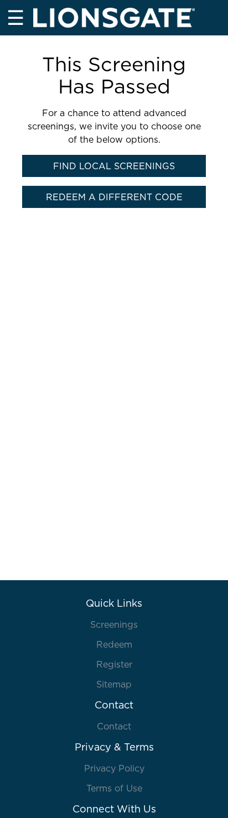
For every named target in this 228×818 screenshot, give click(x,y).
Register (114, 664)
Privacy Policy (114, 768)
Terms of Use (114, 788)
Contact (114, 726)
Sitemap (114, 684)
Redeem (114, 644)
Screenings (114, 624)
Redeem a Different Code (114, 197)
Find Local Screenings (114, 166)
